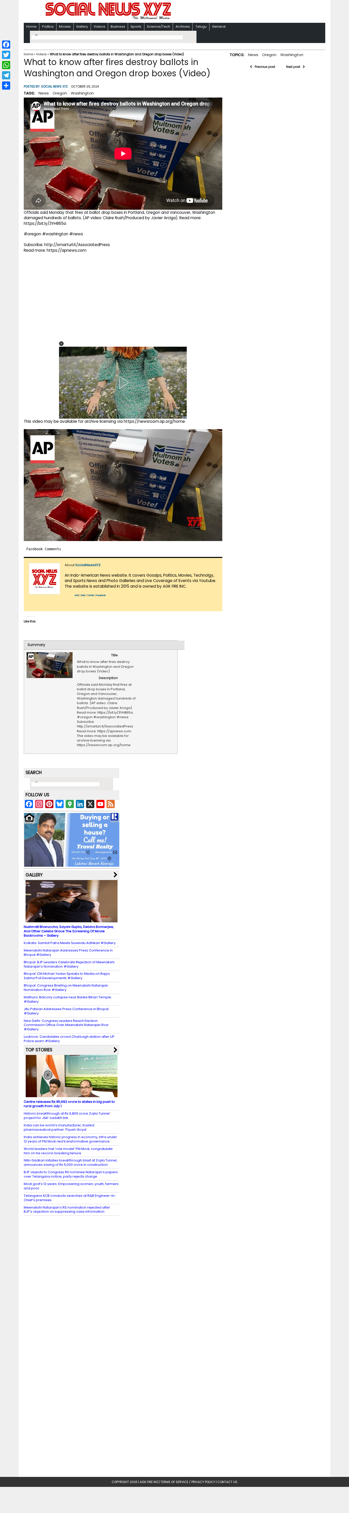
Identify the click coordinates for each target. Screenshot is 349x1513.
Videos (99, 26)
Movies (65, 26)
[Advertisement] (241, 11)
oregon (60, 93)
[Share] (6, 85)
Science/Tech (158, 26)
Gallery (82, 26)
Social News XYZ (54, 86)
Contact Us (227, 1482)
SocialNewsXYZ (88, 565)
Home (31, 26)
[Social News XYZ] (109, 18)
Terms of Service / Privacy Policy (187, 1482)
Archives (183, 26)
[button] (61, 343)
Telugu (201, 26)
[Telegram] (6, 75)
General (219, 26)
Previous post (265, 67)
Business (118, 26)
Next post (293, 67)
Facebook (101, 595)
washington (82, 93)
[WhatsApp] (6, 65)
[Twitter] (6, 55)
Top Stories (39, 1050)
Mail (77, 595)
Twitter (90, 595)
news (44, 93)
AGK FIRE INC (149, 1482)
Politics (48, 26)
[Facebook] (6, 44)
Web (83, 595)
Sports (136, 26)
